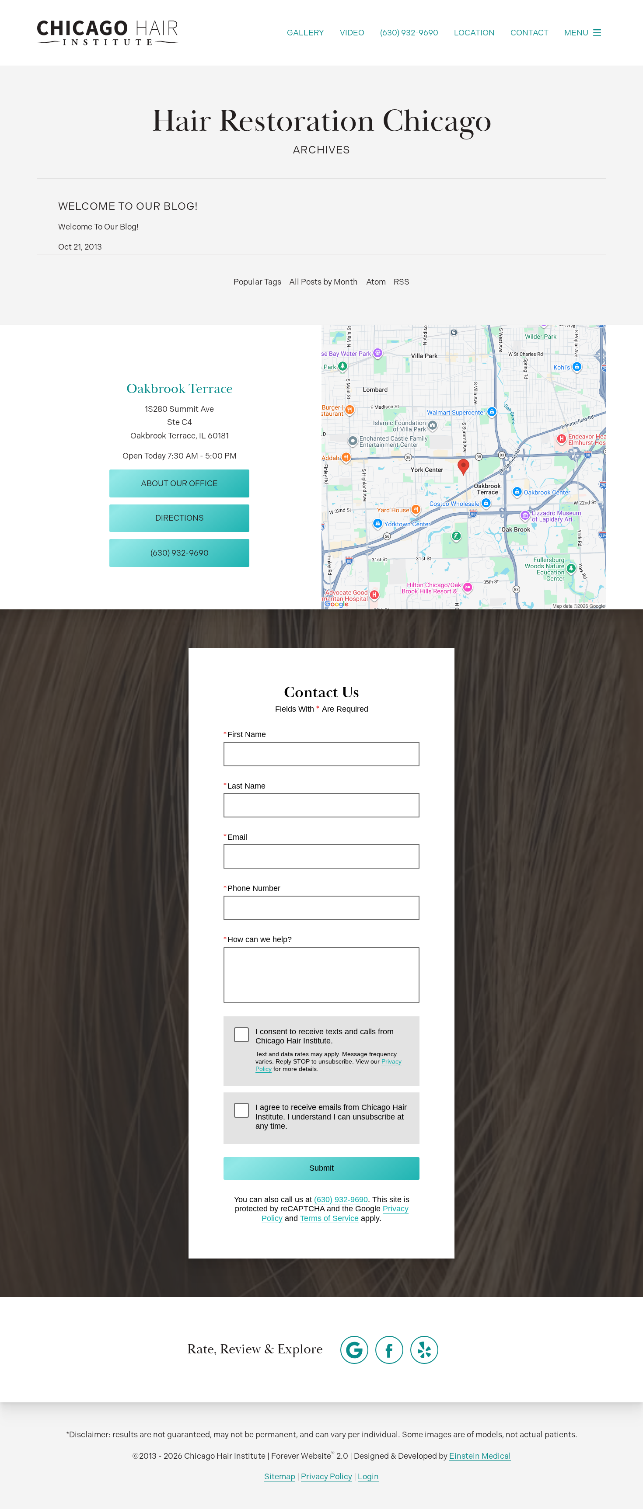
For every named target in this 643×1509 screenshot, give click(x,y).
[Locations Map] (464, 466)
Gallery (305, 32)
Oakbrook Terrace (179, 388)
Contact (529, 32)
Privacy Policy (326, 1476)
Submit (321, 1168)
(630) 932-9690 (341, 1199)
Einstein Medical (480, 1455)
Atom (376, 281)
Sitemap (279, 1476)
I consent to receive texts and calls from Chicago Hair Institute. (328, 1050)
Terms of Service (329, 1218)
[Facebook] (389, 1350)
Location (474, 32)
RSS (401, 281)
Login (368, 1476)
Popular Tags (257, 281)
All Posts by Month (323, 281)
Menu (576, 32)
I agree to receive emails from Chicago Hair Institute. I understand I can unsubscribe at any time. (331, 1116)
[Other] (354, 1350)
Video (352, 32)
